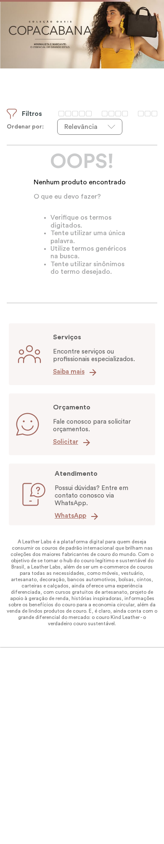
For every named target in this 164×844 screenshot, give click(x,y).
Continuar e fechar (82, 824)
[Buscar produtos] (151, 53)
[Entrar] (136, 26)
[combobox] (82, 53)
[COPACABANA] (82, 97)
